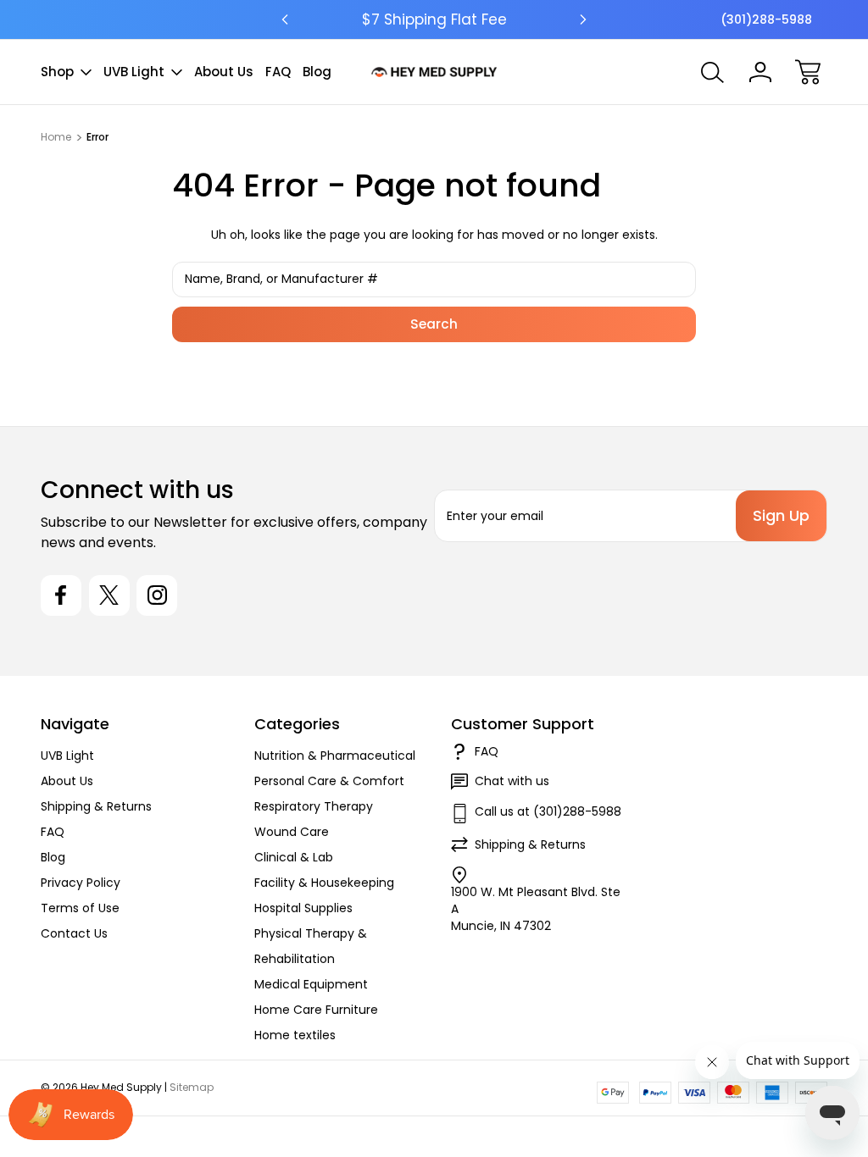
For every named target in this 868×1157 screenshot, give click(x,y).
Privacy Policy (80, 882)
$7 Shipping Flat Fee (434, 19)
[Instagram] (156, 595)
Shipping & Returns (96, 806)
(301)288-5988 (766, 19)
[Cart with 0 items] (807, 72)
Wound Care (291, 831)
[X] (109, 595)
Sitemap (192, 1087)
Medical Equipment (311, 984)
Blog (317, 71)
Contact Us (74, 933)
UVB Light (133, 71)
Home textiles (295, 1035)
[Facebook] (61, 595)
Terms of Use (80, 908)
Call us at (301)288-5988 (548, 811)
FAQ (278, 71)
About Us (223, 71)
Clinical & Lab (293, 857)
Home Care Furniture (316, 1009)
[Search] (712, 72)
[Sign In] (760, 72)
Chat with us (512, 780)
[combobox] (434, 279)
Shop (57, 71)
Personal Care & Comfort (329, 780)
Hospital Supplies (303, 908)
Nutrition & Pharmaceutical (334, 755)
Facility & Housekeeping (324, 882)
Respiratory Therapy (313, 806)
